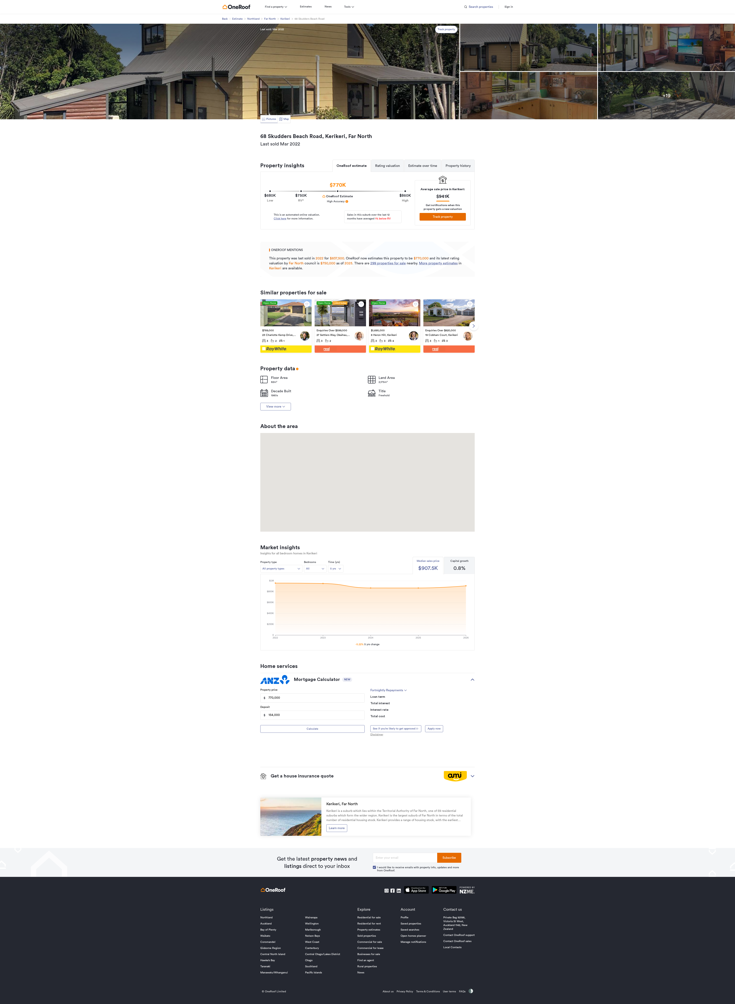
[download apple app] (416, 890)
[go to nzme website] (467, 890)
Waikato (265, 936)
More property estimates (438, 263)
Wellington (312, 923)
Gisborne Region (270, 948)
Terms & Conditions (428, 991)
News (328, 6)
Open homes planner (413, 936)
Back (225, 19)
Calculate (312, 729)
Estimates (306, 6)
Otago (309, 960)
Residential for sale (369, 917)
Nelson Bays (312, 936)
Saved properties (411, 923)
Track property (446, 29)
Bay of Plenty (268, 929)
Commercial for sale (369, 942)
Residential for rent (369, 923)
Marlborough (313, 929)
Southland (311, 966)
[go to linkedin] (398, 891)
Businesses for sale (368, 954)
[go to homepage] (236, 7)
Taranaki (265, 966)
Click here (280, 218)
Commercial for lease (370, 948)
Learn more (337, 828)
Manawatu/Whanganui (274, 972)
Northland (253, 19)
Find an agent (365, 960)
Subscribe (449, 857)
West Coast (312, 942)
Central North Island (272, 954)
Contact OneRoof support (459, 935)
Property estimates (368, 929)
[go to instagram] (386, 891)
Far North (270, 19)
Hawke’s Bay (267, 960)
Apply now (434, 728)
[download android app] (444, 890)
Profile (404, 917)
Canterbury (312, 948)
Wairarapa (311, 917)
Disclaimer (376, 734)
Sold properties (366, 936)
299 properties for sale (388, 263)
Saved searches (410, 929)
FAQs (462, 991)
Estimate (237, 19)
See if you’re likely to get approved (394, 728)
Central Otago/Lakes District (322, 954)
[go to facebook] (392, 891)
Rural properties (367, 966)
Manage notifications (413, 942)
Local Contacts (452, 947)
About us (388, 991)
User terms (449, 991)
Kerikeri (285, 19)
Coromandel (267, 942)
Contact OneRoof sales (457, 941)
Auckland (266, 923)
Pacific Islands (313, 972)
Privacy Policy (405, 991)
